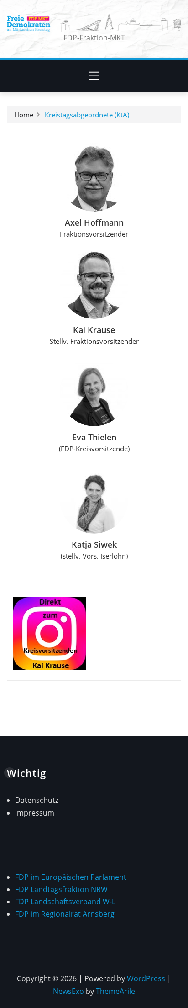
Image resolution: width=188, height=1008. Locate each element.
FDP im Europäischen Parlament (70, 877)
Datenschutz (36, 800)
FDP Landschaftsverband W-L (65, 902)
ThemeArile (115, 991)
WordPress (146, 978)
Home (23, 114)
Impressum (34, 813)
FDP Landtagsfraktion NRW (61, 889)
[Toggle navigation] (94, 76)
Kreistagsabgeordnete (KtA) (87, 114)
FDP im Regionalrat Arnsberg (65, 914)
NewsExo (68, 991)
